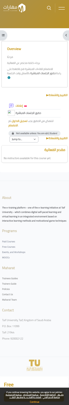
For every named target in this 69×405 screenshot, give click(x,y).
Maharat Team (9, 299)
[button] (9, 78)
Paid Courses (8, 241)
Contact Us (7, 294)
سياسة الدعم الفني (51, 397)
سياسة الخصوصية (14, 395)
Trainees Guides (10, 278)
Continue (34, 402)
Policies (6, 289)
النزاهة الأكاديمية (48, 395)
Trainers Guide (9, 284)
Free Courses (8, 247)
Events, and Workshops (13, 252)
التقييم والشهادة (57, 95)
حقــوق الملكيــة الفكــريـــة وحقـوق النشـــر (36, 396)
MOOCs (6, 257)
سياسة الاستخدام (31, 395)
